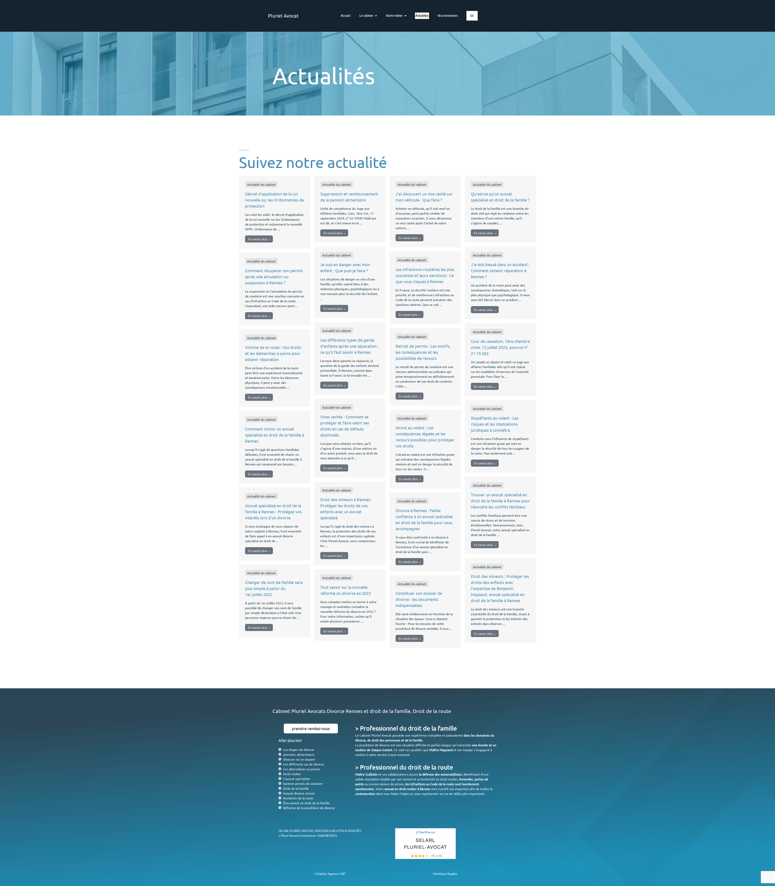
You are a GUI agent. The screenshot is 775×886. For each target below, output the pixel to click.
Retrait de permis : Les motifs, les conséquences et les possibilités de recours (423, 352)
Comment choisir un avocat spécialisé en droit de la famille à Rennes (274, 434)
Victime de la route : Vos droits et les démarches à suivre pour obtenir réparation (273, 353)
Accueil (345, 16)
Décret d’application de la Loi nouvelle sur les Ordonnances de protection (274, 199)
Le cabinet (366, 16)
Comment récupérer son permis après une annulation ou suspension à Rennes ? (274, 276)
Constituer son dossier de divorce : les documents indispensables (419, 599)
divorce (360, 740)
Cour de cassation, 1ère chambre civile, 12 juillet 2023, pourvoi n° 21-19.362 (500, 347)
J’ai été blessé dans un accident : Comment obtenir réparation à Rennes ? (500, 270)
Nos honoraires (448, 16)
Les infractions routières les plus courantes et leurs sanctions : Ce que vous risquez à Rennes (425, 275)
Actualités (422, 16)
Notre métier (394, 16)
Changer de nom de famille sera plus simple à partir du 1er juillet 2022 (274, 588)
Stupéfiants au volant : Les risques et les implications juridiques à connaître (494, 424)
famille (417, 740)
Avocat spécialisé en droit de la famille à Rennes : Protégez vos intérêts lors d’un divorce (273, 511)
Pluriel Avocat (283, 16)
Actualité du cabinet (261, 184)
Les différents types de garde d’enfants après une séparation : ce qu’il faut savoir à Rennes (349, 346)
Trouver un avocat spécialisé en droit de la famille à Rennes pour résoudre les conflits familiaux (500, 500)
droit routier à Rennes (414, 789)
